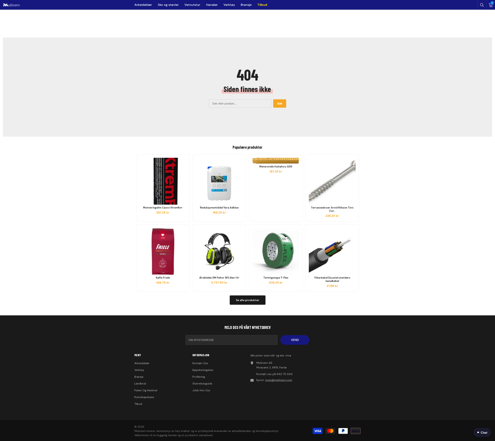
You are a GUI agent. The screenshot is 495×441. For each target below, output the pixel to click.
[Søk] (482, 5)
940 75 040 (285, 374)
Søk (279, 103)
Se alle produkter (247, 300)
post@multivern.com (278, 380)
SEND (295, 340)
